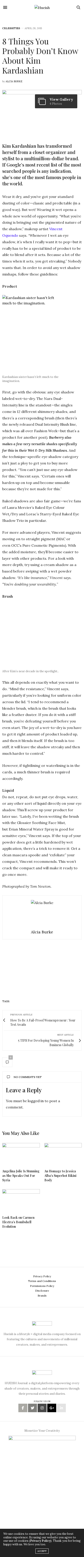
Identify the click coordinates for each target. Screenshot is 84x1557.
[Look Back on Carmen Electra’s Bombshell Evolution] (21, 1200)
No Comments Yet (28, 1077)
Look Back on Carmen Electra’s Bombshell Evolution (18, 1222)
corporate (19, 1001)
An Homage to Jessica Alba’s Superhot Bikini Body (60, 1175)
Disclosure (42, 1290)
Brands (42, 1295)
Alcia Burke (14, 81)
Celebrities (11, 28)
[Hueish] (42, 7)
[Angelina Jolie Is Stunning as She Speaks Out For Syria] (21, 1154)
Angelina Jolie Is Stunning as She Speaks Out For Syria (20, 1175)
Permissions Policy (42, 1286)
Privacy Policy (42, 1276)
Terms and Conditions (42, 1281)
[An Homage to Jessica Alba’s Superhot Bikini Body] (63, 1154)
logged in (36, 1101)
